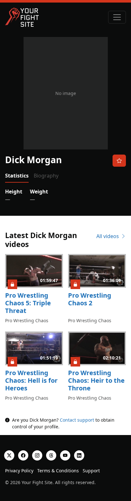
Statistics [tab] (17, 175)
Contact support (77, 420)
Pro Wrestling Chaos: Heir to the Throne (96, 380)
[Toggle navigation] (117, 17)
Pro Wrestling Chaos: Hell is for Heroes (31, 380)
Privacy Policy (19, 471)
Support (91, 471)
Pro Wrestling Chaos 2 (89, 299)
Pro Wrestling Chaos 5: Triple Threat (28, 303)
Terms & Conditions (58, 471)
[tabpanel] (65, 195)
